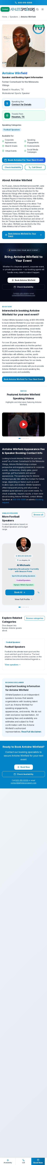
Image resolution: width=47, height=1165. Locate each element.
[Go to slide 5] (26, 438)
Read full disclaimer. (31, 731)
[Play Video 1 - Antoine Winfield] (23, 424)
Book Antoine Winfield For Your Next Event (23, 379)
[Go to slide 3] (23, 438)
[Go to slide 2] (21, 438)
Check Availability (13, 167)
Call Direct (37, 167)
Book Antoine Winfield (25, 280)
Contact (5, 9)
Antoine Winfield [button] (14, 73)
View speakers (11, 665)
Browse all (38, 515)
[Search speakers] (37, 9)
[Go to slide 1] (20, 438)
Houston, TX (18, 116)
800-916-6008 (22, 293)
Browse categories (34, 618)
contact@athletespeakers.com (23, 295)
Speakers (14, 17)
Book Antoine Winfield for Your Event (22, 235)
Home (4, 17)
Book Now (25, 767)
